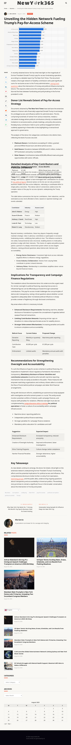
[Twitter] (6, 82)
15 (44, 714)
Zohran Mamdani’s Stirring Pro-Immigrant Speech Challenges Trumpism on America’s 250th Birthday (19, 562)
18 (8, 717)
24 (62, 717)
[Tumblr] (6, 106)
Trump (18, 495)
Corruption (15, 492)
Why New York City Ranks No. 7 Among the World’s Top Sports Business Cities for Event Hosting (19, 509)
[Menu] (5, 3)
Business (30, 13)
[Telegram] (6, 120)
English (9, 610)
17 (62, 714)
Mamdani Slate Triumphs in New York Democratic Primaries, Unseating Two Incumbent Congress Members (18, 594)
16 (53, 714)
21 (35, 717)
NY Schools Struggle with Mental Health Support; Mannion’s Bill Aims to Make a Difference (39, 664)
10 (62, 711)
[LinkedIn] (6, 87)
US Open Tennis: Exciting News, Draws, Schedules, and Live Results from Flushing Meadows (51, 562)
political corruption (53, 492)
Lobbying (24, 492)
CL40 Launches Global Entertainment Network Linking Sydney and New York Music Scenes (40, 652)
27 (26, 720)
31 (62, 720)
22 (44, 717)
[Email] (6, 96)
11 (8, 714)
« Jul (5, 724)
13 (26, 714)
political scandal (9, 495)
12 (17, 714)
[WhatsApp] (6, 124)
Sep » (9, 724)
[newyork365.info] (35, 3)
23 (53, 717)
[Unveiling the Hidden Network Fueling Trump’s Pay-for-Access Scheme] (35, 47)
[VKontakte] (6, 115)
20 (26, 717)
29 (44, 720)
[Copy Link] (6, 101)
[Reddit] (6, 110)
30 (53, 720)
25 (8, 720)
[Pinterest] (6, 91)
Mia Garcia (13, 13)
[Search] (66, 3)
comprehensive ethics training (36, 403)
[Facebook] (6, 77)
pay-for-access (41, 492)
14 (35, 714)
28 (35, 720)
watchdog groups (17, 479)
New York (31, 492)
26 (17, 720)
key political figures (19, 182)
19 (17, 717)
